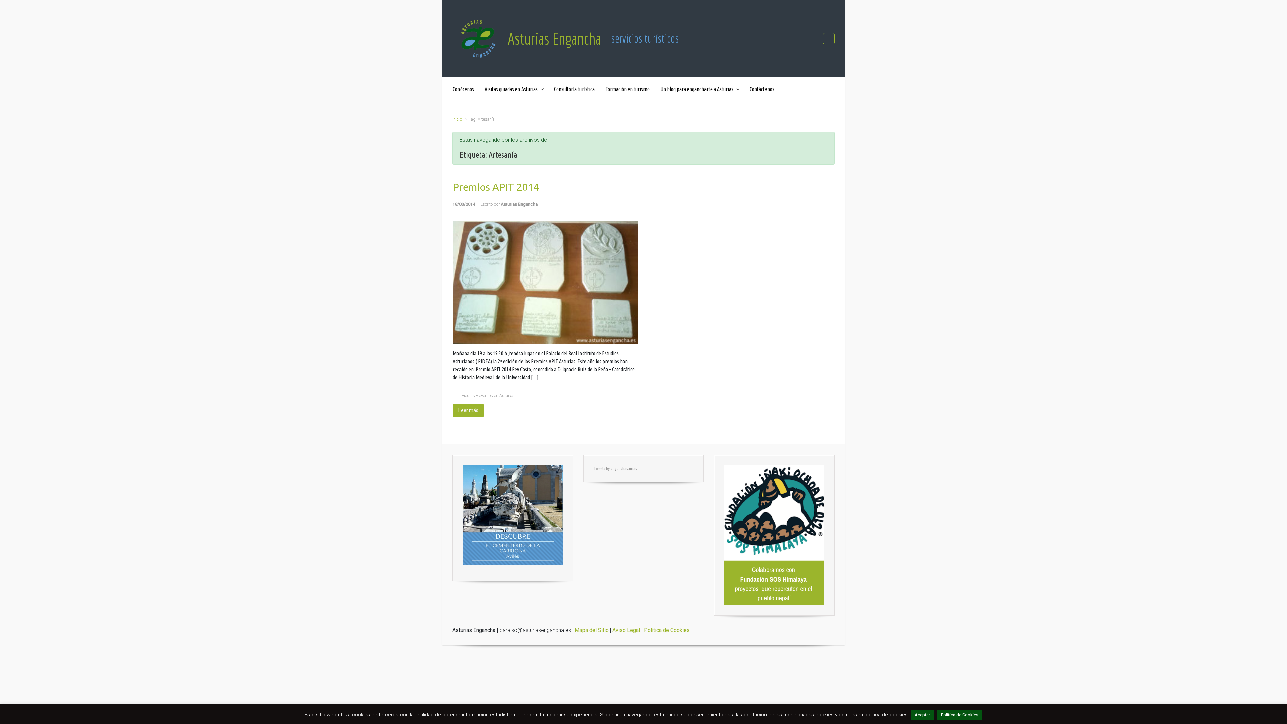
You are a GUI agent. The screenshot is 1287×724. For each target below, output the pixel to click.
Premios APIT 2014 (496, 187)
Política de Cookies (959, 714)
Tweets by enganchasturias (615, 468)
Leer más (468, 410)
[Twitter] (829, 38)
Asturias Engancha (554, 38)
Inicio (457, 119)
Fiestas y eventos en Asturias (488, 395)
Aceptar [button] (922, 714)
